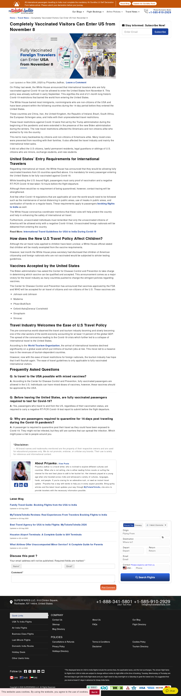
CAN (16, 677)
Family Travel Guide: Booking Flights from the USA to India (43, 504)
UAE (36, 677)
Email (125, 556)
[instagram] (35, 671)
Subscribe (160, 32)
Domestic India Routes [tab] (23, 646)
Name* (16, 566)
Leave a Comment (75, 82)
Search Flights (146, 577)
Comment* (17, 572)
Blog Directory (58, 629)
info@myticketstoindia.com (156, 604)
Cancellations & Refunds (63, 641)
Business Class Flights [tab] (23, 633)
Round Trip (128, 525)
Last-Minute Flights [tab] (21, 639)
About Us (96, 619)
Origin (126, 530)
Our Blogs (77, 11)
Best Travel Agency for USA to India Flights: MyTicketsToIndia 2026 (48, 524)
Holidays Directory (60, 651)
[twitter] (26, 485)
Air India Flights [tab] (19, 627)
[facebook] (16, 485)
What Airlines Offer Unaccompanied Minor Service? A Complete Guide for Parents (56, 544)
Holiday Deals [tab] (18, 652)
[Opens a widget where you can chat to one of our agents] (170, 691)
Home (12, 17)
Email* (69, 566)
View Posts (64, 463)
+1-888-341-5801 (114, 601)
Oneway (138, 525)
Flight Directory (139, 624)
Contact (139, 565)
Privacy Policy (58, 646)
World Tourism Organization (44, 345)
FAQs (94, 624)
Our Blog (136, 619)
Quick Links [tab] (17, 615)
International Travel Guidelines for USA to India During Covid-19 (60, 231)
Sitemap (56, 624)
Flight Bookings (94, 11)
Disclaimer (97, 646)
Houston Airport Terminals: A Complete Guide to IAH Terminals (46, 534)
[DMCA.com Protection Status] (117, 687)
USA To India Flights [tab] (22, 621)
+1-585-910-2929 (152, 601)
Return (152, 547)
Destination (128, 539)
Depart (126, 547)
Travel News (132, 11)
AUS (26, 677)
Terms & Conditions (101, 641)
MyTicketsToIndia (92, 487)
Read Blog (125, 3)
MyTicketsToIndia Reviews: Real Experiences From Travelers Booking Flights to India (58, 514)
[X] (30, 671)
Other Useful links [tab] (20, 658)
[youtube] (43, 671)
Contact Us (57, 619)
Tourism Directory (140, 646)
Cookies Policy (139, 641)
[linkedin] (21, 485)
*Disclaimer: (21, 444)
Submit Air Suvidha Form (144, 3)
